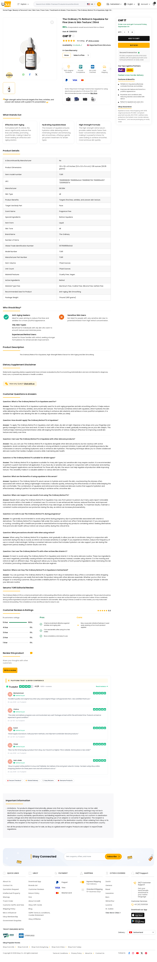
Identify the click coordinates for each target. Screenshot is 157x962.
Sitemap (6, 897)
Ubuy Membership (10, 916)
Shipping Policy (9, 909)
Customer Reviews (36, 889)
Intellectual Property (11, 893)
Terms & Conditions (60, 953)
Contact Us (7, 885)
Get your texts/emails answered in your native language (143, 892)
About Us (7, 881)
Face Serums (71, 10)
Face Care (45, 10)
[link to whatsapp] (23, 74)
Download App (35, 881)
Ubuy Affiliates (35, 919)
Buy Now (94, 93)
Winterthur (110, 901)
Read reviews (101, 686)
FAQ (30, 897)
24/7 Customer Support (144, 884)
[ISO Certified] (25, 935)
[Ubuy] (6, 4)
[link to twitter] (36, 74)
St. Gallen (109, 909)
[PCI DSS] (8, 936)
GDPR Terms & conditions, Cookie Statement (39, 914)
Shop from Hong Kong (39, 947)
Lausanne (110, 893)
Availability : (68, 45)
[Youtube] (137, 953)
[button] (114, 4)
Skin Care (35, 10)
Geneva (109, 885)
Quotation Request (11, 889)
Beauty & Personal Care (22, 10)
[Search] (99, 4)
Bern (107, 897)
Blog (30, 909)
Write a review (10, 670)
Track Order (8, 901)
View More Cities (113, 913)
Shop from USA (8, 947)
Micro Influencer (9, 913)
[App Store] (138, 915)
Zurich (108, 881)
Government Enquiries (12, 920)
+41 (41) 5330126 (141, 904)
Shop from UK (23, 947)
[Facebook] (129, 953)
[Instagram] (133, 953)
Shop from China (58, 947)
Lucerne (109, 905)
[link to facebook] (30, 74)
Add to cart (134, 38)
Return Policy (34, 893)
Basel (108, 889)
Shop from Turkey (74, 947)
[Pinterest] (146, 953)
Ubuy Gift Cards (35, 905)
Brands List (33, 885)
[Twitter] (142, 953)
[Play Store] (138, 922)
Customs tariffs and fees (13, 905)
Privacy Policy (76, 953)
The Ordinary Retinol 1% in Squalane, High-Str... (95, 10)
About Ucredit (34, 901)
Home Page (7, 10)
